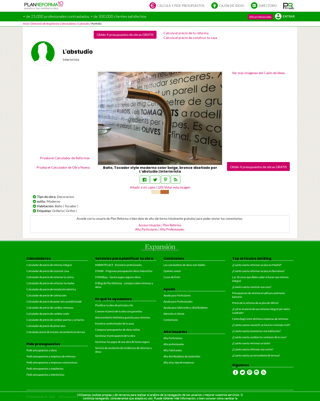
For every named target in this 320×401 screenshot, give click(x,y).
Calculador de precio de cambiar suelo (47, 313)
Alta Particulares (146, 229)
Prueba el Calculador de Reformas (65, 158)
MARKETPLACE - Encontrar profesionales (118, 264)
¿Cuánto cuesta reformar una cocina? (252, 349)
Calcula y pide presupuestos (180, 6)
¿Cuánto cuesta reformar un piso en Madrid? (256, 264)
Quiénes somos (172, 270)
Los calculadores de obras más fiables (184, 264)
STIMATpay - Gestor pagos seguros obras (118, 277)
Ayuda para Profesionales (178, 301)
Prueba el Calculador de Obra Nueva (63, 167)
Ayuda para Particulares (177, 295)
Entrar (289, 16)
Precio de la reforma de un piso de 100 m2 (255, 302)
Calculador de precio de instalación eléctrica (51, 289)
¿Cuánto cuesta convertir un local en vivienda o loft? (261, 324)
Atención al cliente (174, 313)
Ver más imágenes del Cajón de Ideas (258, 73)
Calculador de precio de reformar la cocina (50, 277)
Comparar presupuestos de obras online (117, 329)
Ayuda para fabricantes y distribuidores (186, 307)
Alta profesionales (260, 17)
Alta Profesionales (172, 229)
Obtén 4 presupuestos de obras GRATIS (125, 35)
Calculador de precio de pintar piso (45, 325)
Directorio (268, 6)
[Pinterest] (165, 180)
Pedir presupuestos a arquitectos (44, 368)
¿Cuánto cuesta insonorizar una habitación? (256, 331)
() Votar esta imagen (174, 187)
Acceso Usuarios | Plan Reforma (160, 225)
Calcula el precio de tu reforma (186, 33)
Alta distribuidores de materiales (182, 356)
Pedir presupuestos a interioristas (45, 374)
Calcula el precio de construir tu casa (190, 38)
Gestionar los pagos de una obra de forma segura (122, 341)
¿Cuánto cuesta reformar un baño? (251, 343)
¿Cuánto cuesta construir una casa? (251, 286)
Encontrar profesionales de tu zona (114, 323)
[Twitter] (155, 180)
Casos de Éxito (172, 277)
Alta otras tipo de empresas (179, 362)
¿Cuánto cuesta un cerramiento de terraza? (256, 355)
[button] (288, 6)
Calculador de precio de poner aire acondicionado (54, 301)
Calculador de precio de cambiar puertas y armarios (55, 319)
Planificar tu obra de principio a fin (114, 305)
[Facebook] (144, 180)
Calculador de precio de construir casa (47, 270)
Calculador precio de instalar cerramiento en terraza (55, 331)
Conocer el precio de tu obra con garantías (118, 311)
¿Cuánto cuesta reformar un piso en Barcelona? (258, 270)
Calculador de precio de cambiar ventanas (50, 307)
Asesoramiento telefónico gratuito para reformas (122, 317)
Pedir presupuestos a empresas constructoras (52, 362)
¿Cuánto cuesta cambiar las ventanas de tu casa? (259, 337)
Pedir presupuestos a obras (41, 350)
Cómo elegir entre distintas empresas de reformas (260, 318)
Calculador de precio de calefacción (46, 295)
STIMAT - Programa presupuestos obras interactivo (123, 270)
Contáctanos (171, 319)
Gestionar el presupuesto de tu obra (115, 335)
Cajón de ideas (231, 6)
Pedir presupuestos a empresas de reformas (51, 356)
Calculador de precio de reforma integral (49, 264)
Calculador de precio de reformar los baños (50, 283)
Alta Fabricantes (173, 350)
